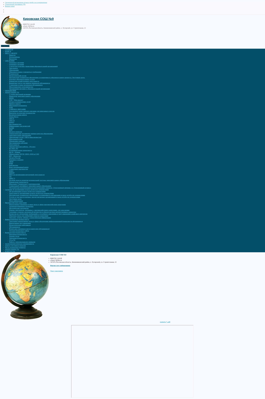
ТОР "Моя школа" (16, 100)
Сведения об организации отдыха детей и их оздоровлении (26, 2)
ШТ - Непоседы (15, 156)
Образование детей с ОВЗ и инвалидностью (25, 137)
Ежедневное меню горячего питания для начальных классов (31, 111)
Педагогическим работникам (20, 225)
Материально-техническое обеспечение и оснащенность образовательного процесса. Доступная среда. (47, 77)
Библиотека (13, 165)
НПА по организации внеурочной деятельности (27, 175)
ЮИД (11, 171)
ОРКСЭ (12, 178)
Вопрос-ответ (10, 6)
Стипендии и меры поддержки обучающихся (26, 85)
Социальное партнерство (18, 169)
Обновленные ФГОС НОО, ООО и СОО (24, 154)
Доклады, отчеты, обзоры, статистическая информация (30, 218)
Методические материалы (19, 208)
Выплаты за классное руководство (22, 113)
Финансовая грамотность (18, 182)
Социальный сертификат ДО (15, 4)
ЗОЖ (11, 107)
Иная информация (16, 201)
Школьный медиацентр (18, 105)
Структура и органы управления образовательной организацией (33, 66)
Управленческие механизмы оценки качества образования (31, 133)
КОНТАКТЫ (10, 251)
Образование (14, 70)
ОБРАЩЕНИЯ (10, 91)
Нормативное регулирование (20, 223)
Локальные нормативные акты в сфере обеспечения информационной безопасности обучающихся (46, 221)
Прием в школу (15, 104)
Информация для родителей (19, 126)
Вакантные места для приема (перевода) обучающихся (29, 83)
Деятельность (14, 145)
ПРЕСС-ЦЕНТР (11, 53)
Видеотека (13, 59)
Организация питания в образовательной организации (29, 89)
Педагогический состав (17, 76)
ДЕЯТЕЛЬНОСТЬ (12, 92)
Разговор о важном (16, 160)
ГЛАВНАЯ (9, 49)
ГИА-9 (11, 119)
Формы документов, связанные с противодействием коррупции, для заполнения (39, 210)
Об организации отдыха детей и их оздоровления (27, 191)
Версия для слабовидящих (60, 265)
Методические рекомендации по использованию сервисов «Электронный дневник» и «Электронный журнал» (50, 188)
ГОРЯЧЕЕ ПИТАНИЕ (17, 109)
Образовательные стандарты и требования (25, 72)
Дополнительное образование (20, 135)
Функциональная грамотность (20, 150)
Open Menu (5, 46)
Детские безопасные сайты (19, 231)
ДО (10, 176)
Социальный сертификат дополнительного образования (30, 186)
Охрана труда (14, 236)
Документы (13, 68)
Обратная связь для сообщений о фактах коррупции (28, 216)
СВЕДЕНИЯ (9, 61)
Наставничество (15, 124)
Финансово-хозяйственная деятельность (24, 81)
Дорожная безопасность (18, 238)
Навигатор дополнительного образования (24, 96)
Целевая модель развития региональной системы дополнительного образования (39, 180)
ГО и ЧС (12, 240)
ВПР (11, 130)
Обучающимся (14, 227)
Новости (12, 55)
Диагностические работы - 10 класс (22, 147)
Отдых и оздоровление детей (19, 102)
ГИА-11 (12, 120)
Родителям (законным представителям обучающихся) (29, 229)
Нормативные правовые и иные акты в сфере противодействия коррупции (37, 204)
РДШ (11, 163)
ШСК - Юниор (14, 152)
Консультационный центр (18, 167)
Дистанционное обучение (18, 143)
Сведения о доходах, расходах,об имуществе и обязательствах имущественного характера (42, 212)
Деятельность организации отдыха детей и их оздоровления (31, 193)
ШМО (11, 98)
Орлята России (14, 158)
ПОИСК (8, 51)
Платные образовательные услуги (22, 79)
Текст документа (56, 271)
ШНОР (11, 173)
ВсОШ (11, 128)
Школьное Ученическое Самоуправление (24, 184)
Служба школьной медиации (20, 94)
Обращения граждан (17, 141)
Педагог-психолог (15, 132)
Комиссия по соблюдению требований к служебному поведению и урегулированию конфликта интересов (48, 214)
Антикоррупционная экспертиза (21, 206)
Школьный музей (15, 139)
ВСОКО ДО (13, 148)
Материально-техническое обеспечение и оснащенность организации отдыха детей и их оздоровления (47, 195)
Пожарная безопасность (18, 234)
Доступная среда (15, 199)
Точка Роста (13, 117)
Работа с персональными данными (22, 242)
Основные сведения (16, 63)
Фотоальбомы (14, 57)
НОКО (11, 122)
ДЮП (11, 162)
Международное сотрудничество (21, 87)
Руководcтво (14, 74)
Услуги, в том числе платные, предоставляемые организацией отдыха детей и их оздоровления (44, 197)
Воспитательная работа (18, 115)
